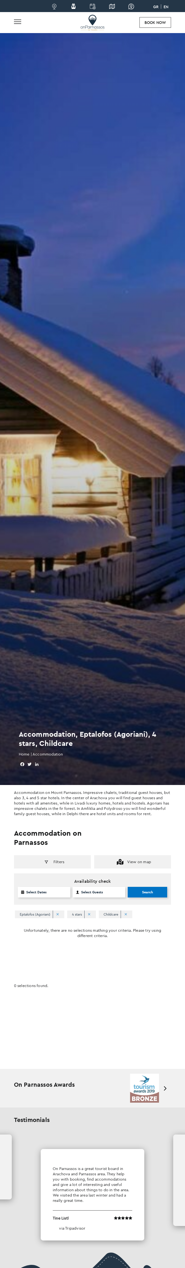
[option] (144, 1088)
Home (24, 754)
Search (147, 892)
